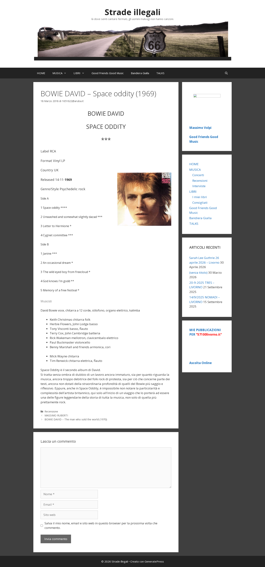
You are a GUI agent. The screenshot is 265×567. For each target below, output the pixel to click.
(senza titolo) (198, 272)
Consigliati (199, 202)
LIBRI (77, 73)
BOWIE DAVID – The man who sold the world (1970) (76, 419)
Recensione (51, 411)
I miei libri (199, 197)
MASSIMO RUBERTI (56, 415)
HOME (41, 73)
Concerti (198, 175)
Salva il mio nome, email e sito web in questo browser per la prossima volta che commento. (101, 525)
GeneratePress (154, 561)
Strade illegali (132, 11)
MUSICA (57, 73)
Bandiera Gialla (140, 73)
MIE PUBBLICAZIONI (205, 332)
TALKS (160, 73)
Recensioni (199, 181)
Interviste (199, 186)
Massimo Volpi (200, 128)
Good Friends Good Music (108, 73)
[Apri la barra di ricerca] (226, 73)
